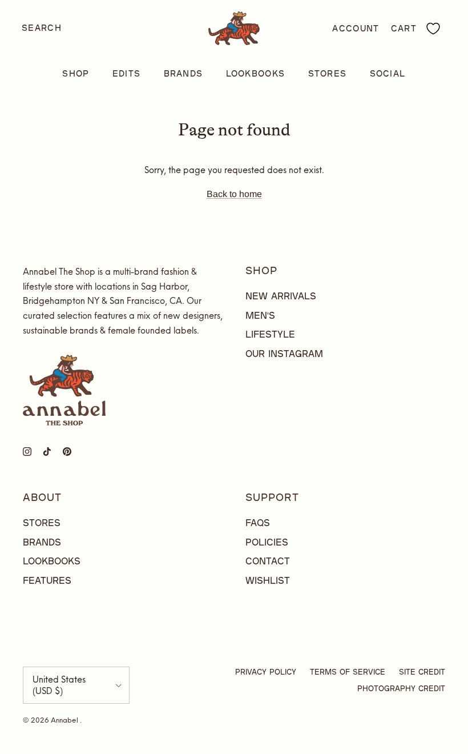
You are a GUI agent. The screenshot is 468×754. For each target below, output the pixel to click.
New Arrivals (280, 295)
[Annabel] (234, 28)
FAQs (257, 522)
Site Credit (422, 671)
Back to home (234, 194)
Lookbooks (255, 73)
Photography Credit (401, 688)
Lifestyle (270, 333)
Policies (266, 541)
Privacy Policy (265, 671)
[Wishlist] (433, 28)
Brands (183, 73)
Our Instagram (284, 353)
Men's (260, 315)
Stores (327, 73)
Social (388, 73)
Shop (75, 73)
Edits (126, 73)
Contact (267, 560)
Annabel (65, 720)
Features (47, 580)
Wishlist (267, 580)
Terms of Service (347, 671)
